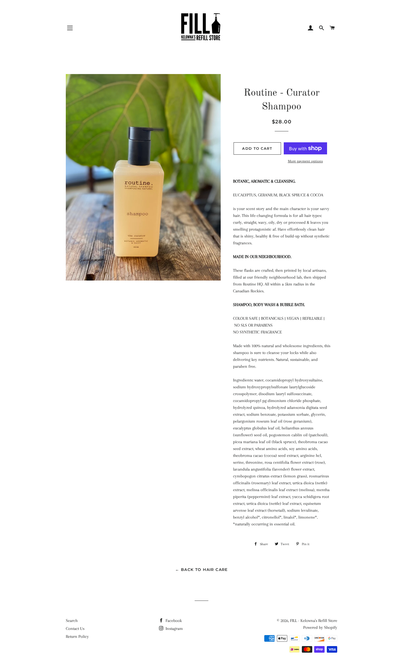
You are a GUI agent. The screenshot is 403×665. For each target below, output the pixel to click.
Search (72, 620)
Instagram (173, 628)
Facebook (173, 620)
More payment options (305, 161)
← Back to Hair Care (201, 569)
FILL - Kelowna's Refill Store (313, 620)
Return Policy (77, 636)
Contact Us (75, 628)
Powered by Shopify (320, 627)
